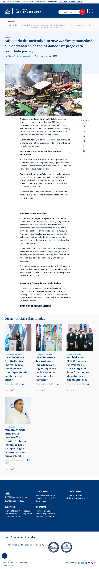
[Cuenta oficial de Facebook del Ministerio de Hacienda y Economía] (82, 563)
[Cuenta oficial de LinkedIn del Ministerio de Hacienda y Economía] (86, 563)
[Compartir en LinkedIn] (84, 146)
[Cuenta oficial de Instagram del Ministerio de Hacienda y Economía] (79, 563)
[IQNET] (53, 547)
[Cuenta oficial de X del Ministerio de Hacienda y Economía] (92, 563)
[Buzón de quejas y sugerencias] (4, 556)
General (25, 25)
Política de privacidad (45, 513)
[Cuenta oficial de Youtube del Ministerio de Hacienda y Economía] (89, 563)
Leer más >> (10, 390)
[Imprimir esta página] (84, 156)
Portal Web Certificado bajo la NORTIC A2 (26, 545)
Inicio (9, 25)
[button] (91, 11)
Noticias (16, 25)
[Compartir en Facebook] (84, 126)
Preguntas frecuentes (45, 516)
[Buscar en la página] (82, 12)
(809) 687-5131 (75, 495)
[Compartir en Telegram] (84, 141)
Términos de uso (43, 511)
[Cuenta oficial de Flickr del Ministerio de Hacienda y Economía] (95, 563)
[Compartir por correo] (84, 151)
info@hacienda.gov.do (79, 498)
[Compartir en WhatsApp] (84, 136)
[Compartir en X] (84, 131)
